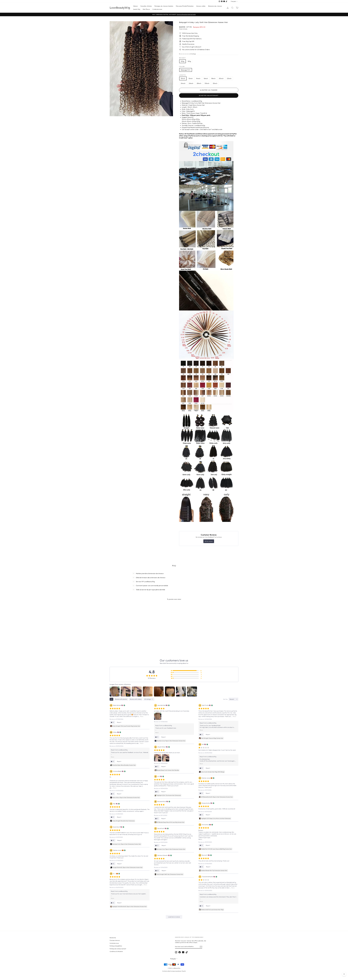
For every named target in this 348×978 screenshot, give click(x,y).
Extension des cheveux (215, 6)
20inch (221, 78)
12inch (190, 78)
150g (189, 61)
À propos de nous (115, 940)
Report (119, 722)
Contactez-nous (157, 9)
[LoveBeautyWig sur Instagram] (176, 952)
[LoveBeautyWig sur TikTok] (187, 952)
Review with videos (136, 699)
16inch (206, 78)
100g (182, 61)
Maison (135, 6)
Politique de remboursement (118, 949)
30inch (207, 83)
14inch (198, 78)
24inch (183, 83)
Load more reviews (174, 917)
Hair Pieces (146, 9)
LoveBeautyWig (120, 7)
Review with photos (121, 699)
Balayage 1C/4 (185, 70)
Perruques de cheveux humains (164, 6)
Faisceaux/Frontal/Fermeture (184, 6)
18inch (213, 78)
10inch (183, 78)
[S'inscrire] (201, 946)
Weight (182, 58)
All (111, 699)
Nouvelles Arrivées (146, 6)
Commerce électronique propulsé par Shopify (174, 971)
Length (182, 75)
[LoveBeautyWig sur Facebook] (180, 952)
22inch (229, 78)
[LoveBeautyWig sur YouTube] (183, 952)
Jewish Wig (136, 9)
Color (182, 66)
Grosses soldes (200, 6)
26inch (191, 83)
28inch (199, 83)
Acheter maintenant (208, 95)
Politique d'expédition (116, 946)
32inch (215, 83)
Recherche (113, 937)
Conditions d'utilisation (116, 951)
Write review (209, 541)
